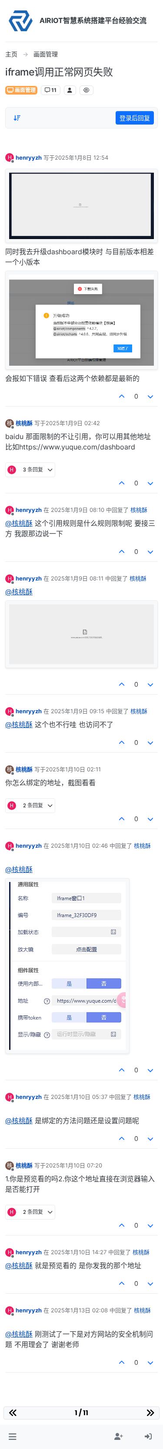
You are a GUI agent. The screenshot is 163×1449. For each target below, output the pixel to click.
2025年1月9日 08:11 (77, 578)
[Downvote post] (150, 396)
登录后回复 (135, 117)
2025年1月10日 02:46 (79, 845)
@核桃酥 (19, 523)
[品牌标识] (21, 20)
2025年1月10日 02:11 (73, 769)
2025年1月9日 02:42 (73, 423)
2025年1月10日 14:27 (78, 1252)
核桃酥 (24, 423)
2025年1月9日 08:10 (77, 509)
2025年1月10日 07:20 (74, 1165)
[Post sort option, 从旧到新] (17, 118)
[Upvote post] (121, 396)
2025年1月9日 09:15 (77, 711)
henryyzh (29, 157)
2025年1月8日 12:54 (81, 157)
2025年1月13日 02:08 (79, 1310)
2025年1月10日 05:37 (79, 1096)
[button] (12, 1437)
